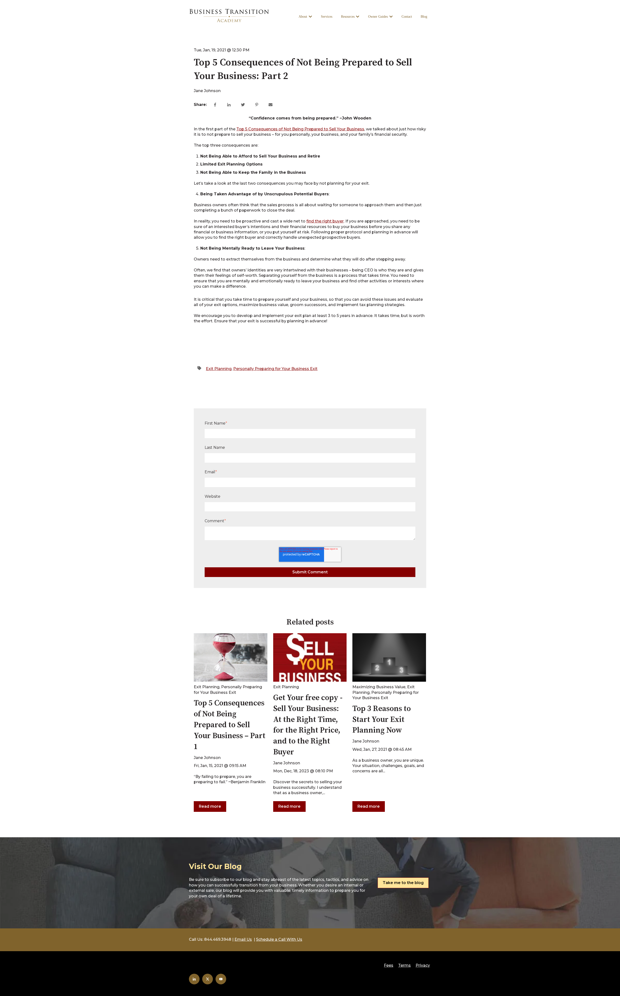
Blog (424, 16)
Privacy (423, 965)
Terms (404, 965)
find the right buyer (325, 221)
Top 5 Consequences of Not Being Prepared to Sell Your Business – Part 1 (229, 724)
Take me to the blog (403, 882)
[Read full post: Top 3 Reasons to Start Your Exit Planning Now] (389, 657)
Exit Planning (219, 368)
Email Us (243, 939)
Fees (388, 965)
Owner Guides (378, 16)
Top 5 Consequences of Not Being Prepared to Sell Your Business (300, 129)
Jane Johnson (207, 90)
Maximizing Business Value (378, 687)
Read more (210, 806)
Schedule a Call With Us (279, 939)
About (303, 16)
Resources (348, 16)
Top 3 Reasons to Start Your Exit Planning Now (381, 719)
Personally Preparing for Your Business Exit (275, 368)
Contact (407, 16)
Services (326, 16)
